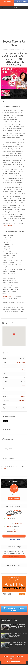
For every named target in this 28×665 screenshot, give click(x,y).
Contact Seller (12, 662)
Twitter (13, 656)
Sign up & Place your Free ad (15, 609)
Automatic (22, 400)
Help (20, 469)
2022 (23, 385)
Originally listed (6, 296)
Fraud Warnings (5, 469)
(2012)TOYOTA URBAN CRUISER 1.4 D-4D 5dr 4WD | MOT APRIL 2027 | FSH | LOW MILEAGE (17, 626)
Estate (23, 396)
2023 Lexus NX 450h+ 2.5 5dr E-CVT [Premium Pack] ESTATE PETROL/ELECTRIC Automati (18, 635)
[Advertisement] (14, 24)
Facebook (20, 656)
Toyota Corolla (21, 362)
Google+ (14, 659)
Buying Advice (14, 469)
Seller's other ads (14, 498)
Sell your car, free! (14, 536)
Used (23, 366)
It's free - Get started (14, 557)
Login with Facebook (14, 539)
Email (6, 656)
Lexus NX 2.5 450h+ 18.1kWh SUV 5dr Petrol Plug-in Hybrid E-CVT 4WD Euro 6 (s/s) (17, 644)
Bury (23, 370)
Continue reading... (7, 225)
